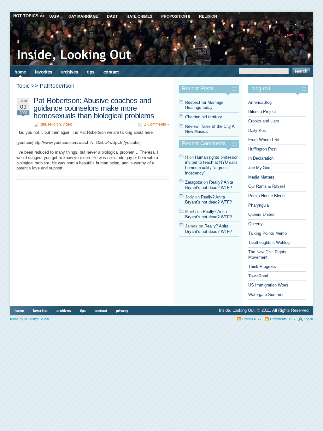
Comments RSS (282, 319)
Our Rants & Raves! (266, 186)
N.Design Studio (36, 319)
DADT (112, 16)
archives (69, 71)
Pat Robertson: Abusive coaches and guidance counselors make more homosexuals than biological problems (93, 108)
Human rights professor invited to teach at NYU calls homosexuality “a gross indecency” (211, 165)
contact (111, 71)
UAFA (54, 16)
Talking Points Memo (267, 233)
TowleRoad (258, 276)
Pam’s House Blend (266, 195)
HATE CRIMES (139, 16)
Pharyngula (258, 205)
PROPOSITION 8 (175, 16)
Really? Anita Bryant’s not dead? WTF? (209, 185)
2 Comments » (156, 124)
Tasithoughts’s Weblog (269, 242)
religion (54, 124)
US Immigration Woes (268, 285)
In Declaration (260, 158)
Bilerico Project (262, 111)
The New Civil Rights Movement (267, 255)
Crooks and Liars (263, 121)
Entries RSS (251, 319)
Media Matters (261, 177)
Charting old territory (203, 117)
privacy (122, 310)
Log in (308, 319)
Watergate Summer (266, 294)
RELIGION (208, 16)
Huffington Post (262, 149)
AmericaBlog (260, 102)
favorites (43, 71)
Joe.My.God (259, 167)
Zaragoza (193, 182)
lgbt (43, 124)
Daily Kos (257, 130)
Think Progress (262, 266)
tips (91, 71)
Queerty (255, 223)
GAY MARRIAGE (83, 16)
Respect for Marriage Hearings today (204, 105)
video (67, 124)
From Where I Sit (263, 139)
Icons (14, 319)
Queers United (261, 214)
